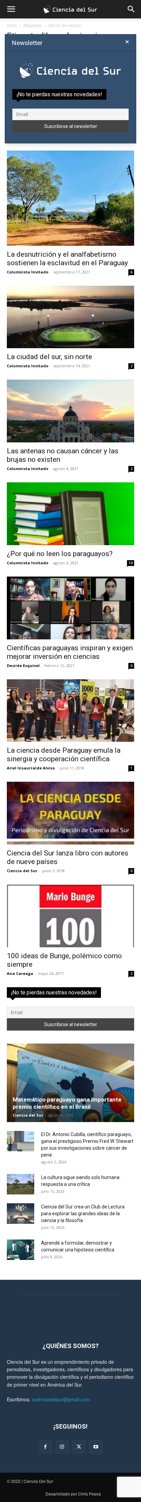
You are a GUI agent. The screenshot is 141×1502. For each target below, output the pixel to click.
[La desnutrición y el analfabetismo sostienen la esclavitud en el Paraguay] (70, 198)
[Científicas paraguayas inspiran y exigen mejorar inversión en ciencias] (70, 608)
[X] (79, 1447)
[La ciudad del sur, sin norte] (70, 317)
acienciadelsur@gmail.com (61, 1399)
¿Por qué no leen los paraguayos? (60, 554)
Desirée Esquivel (23, 665)
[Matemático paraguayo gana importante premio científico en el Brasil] (70, 1083)
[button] (11, 9)
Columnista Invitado (27, 271)
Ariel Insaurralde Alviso (31, 767)
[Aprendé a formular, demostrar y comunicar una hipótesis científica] (20, 1249)
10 (131, 563)
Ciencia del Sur (22, 870)
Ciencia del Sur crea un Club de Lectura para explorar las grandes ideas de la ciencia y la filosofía (83, 1213)
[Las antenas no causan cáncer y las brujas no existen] (70, 411)
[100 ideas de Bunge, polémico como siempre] (70, 915)
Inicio (12, 25)
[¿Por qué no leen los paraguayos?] (70, 513)
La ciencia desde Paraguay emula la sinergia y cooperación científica (63, 754)
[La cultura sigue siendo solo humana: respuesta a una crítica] (20, 1184)
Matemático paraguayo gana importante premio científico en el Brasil (67, 1103)
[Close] (127, 42)
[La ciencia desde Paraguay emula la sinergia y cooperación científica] (70, 710)
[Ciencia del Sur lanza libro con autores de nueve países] (70, 813)
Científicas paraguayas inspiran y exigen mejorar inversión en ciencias (70, 652)
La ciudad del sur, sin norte (49, 357)
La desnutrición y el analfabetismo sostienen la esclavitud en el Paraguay (67, 258)
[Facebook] (45, 1447)
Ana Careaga (20, 973)
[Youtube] (95, 1447)
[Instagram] (62, 1447)
